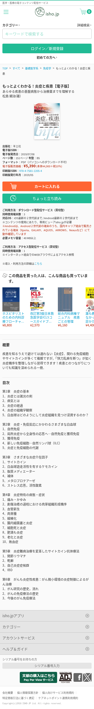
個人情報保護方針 (27, 693)
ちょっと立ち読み (47, 198)
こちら (38, 263)
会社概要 (7, 693)
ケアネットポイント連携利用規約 (58, 698)
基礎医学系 (31, 68)
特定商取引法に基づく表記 (18, 698)
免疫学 (47, 68)
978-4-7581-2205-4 (30, 171)
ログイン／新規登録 (47, 48)
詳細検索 (83, 25)
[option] (14, 307)
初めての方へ (46, 57)
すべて (16, 68)
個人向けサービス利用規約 (58, 693)
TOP (5, 68)
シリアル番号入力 (47, 665)
